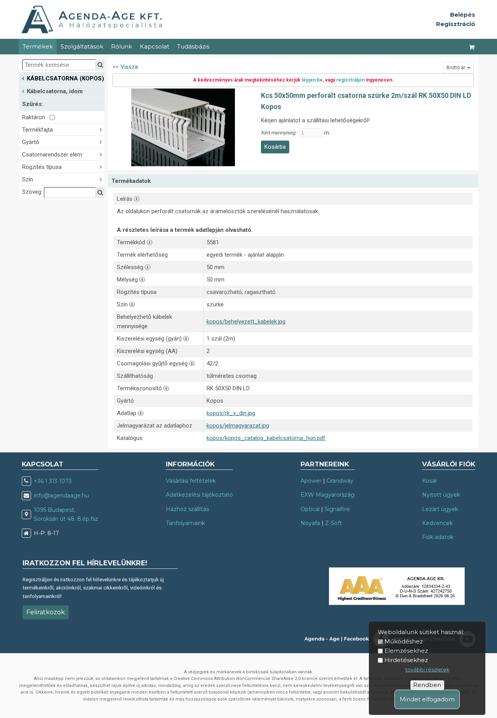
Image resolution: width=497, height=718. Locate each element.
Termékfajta (37, 129)
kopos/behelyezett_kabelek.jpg (246, 321)
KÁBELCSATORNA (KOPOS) (65, 78)
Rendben (427, 684)
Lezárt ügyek (440, 509)
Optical (310, 509)
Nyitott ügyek (441, 494)
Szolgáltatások (82, 46)
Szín (27, 179)
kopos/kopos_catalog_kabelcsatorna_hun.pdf (266, 438)
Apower (311, 480)
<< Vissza (125, 66)
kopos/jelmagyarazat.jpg (238, 425)
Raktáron (36, 117)
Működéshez (403, 641)
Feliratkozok (45, 612)
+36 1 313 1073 (53, 481)
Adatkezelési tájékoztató (199, 494)
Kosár (429, 480)
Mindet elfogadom (427, 699)
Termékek (38, 46)
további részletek (427, 670)
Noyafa (310, 523)
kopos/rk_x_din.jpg (231, 413)
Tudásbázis (193, 46)
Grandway (340, 480)
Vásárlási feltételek (191, 480)
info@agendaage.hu (61, 495)
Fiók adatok (438, 537)
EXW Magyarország (328, 494)
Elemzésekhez (406, 650)
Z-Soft (333, 523)
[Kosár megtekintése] (472, 46)
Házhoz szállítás (187, 509)
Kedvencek (437, 523)
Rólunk (121, 46)
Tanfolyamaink (185, 523)
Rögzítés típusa (42, 166)
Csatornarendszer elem (52, 154)
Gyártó (30, 142)
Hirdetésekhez (406, 660)
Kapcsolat (154, 46)
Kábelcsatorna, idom (55, 91)
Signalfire (337, 509)
